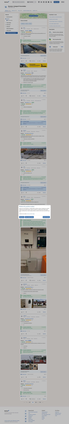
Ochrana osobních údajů (30, 213)
